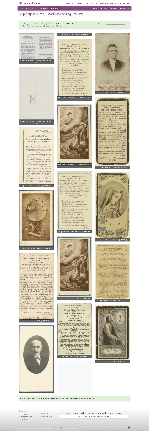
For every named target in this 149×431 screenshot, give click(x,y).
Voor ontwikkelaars (46, 416)
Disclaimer (24, 419)
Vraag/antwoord (26, 417)
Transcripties (44, 8)
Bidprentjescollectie (31, 14)
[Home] (129, 427)
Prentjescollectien (83, 398)
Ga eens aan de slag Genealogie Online (92, 416)
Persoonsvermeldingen (28, 8)
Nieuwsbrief (44, 414)
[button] (96, 8)
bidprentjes (58, 26)
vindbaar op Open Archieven (115, 24)
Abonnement (25, 414)
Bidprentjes (56, 8)
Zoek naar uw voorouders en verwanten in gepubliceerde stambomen (93, 413)
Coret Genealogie (71, 428)
